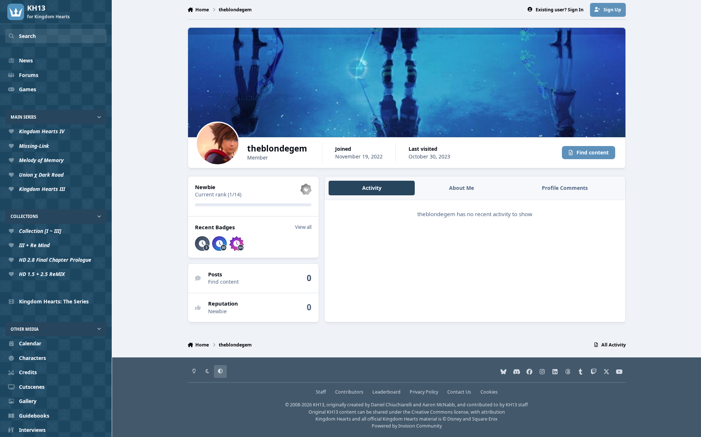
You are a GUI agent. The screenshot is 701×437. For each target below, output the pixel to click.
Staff (321, 392)
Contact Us (459, 392)
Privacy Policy (424, 392)
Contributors (349, 392)
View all (303, 227)
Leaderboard (386, 392)
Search (27, 35)
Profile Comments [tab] (565, 187)
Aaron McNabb (438, 405)
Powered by (407, 426)
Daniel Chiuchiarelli (391, 405)
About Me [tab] (461, 187)
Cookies (489, 392)
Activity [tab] (372, 187)
